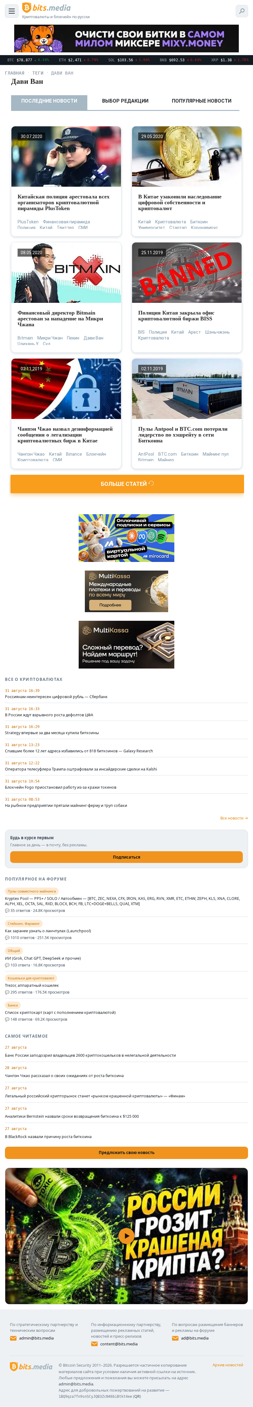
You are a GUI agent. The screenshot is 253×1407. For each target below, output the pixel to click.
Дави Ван (93, 337)
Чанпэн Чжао (31, 454)
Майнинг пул (216, 454)
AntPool (146, 454)
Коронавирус (204, 227)
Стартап (178, 227)
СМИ (83, 227)
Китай (46, 227)
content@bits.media (119, 1344)
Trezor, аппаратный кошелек (32, 985)
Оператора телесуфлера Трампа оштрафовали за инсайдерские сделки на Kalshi (81, 769)
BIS (141, 332)
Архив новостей (228, 1365)
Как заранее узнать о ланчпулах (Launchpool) (48, 931)
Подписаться (126, 857)
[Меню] (12, 11)
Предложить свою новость (127, 1152)
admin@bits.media (36, 1338)
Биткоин (199, 221)
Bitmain (25, 337)
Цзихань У (28, 343)
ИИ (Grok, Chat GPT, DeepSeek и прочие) (43, 958)
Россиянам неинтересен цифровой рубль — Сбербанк (56, 696)
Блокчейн (96, 454)
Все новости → (234, 818)
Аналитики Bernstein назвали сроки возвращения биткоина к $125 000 (72, 1116)
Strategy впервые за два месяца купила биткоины (52, 732)
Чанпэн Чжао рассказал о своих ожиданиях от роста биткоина (64, 1075)
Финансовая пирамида (66, 221)
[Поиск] (242, 11)
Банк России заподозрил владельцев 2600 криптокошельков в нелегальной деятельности (90, 1055)
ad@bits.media (195, 1338)
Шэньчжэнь (217, 332)
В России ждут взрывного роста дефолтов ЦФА (49, 715)
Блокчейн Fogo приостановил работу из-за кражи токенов (60, 787)
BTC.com (167, 454)
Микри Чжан (50, 337)
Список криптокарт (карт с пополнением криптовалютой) (60, 1012)
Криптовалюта (170, 221)
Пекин (73, 337)
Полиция (26, 227)
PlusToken (28, 221)
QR (137, 1396)
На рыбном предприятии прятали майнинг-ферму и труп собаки (66, 805)
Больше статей (124, 484)
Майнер (166, 459)
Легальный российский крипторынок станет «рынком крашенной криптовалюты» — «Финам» (95, 1096)
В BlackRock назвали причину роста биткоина (48, 1136)
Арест (194, 332)
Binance (74, 454)
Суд (47, 343)
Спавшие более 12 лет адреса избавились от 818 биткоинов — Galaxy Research (79, 751)
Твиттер (65, 227)
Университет (151, 227)
